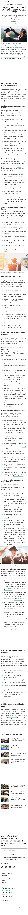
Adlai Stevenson (19, 390)
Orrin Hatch (15, 495)
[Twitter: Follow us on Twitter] (6, 867)
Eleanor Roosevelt (15, 511)
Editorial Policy (6, 878)
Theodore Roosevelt (10, 626)
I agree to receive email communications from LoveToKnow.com (14, 858)
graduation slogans (7, 665)
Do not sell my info (6, 900)
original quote (17, 89)
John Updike (16, 524)
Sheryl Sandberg (12, 440)
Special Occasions (18, 4)
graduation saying (12, 717)
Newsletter (5, 875)
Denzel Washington (10, 455)
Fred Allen (7, 616)
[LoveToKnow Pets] (7, 895)
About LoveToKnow (7, 873)
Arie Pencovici (16, 379)
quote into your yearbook (18, 685)
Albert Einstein (13, 461)
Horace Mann (8, 406)
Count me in (14, 854)
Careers (4, 880)
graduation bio (5, 170)
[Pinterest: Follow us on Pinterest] (10, 867)
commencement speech (11, 57)
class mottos (12, 219)
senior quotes (10, 53)
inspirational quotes (7, 487)
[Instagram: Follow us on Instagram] (14, 867)
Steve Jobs (20, 432)
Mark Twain (22, 534)
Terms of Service (6, 904)
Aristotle (18, 361)
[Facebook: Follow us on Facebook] (2, 867)
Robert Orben (8, 590)
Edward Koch (19, 424)
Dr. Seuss (13, 608)
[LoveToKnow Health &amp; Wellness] (7, 891)
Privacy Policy (5, 902)
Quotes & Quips (9, 4)
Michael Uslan (8, 544)
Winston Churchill (18, 476)
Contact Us (5, 882)
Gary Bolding (18, 600)
